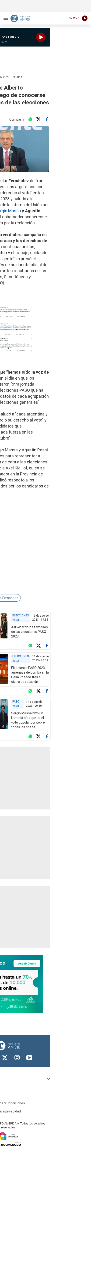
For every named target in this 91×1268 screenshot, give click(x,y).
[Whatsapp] (30, 119)
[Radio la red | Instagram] (17, 1057)
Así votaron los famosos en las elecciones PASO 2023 (29, 631)
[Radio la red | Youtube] (29, 1057)
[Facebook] (46, 119)
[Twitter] (38, 119)
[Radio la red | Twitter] (5, 1057)
